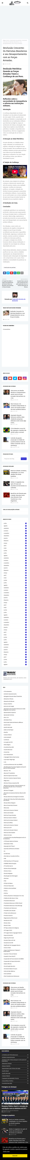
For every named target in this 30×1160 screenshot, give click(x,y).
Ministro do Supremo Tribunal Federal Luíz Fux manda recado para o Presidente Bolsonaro (14, 787)
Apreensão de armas (9, 715)
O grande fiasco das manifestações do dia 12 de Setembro (14, 838)
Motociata (6, 807)
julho (15, 523)
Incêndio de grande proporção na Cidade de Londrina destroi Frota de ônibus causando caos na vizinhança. (18, 441)
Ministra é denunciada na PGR (11, 783)
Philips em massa (8, 883)
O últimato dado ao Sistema (11, 841)
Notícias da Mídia (8, 822)
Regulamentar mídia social (10, 918)
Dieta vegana (7, 744)
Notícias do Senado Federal (11, 830)
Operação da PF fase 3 (9, 846)
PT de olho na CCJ (8, 866)
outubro (15, 530)
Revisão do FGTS (8, 920)
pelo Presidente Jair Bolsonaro (11, 976)
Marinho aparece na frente (10, 775)
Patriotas (6, 878)
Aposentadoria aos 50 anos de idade (15, 1068)
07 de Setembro (8, 691)
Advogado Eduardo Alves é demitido (13, 696)
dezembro (15, 535)
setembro (15, 528)
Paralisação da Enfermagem (11, 876)
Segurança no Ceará (9, 937)
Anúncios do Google (9, 706)
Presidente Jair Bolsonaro (10, 908)
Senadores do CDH (8, 942)
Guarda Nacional (8, 749)
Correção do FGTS (8, 742)
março (15, 543)
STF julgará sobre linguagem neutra (13, 932)
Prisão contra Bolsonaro (10, 913)
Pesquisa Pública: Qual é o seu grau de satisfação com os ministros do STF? (15, 1107)
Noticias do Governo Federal (11, 810)
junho (15, 550)
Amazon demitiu (8, 703)
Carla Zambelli (7, 737)
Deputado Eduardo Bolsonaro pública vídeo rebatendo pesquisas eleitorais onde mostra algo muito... (18, 419)
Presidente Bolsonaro (9, 900)
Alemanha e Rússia (8, 698)
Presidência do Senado (9, 910)
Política (6, 893)
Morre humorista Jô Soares (10, 805)
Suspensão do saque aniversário (12, 961)
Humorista (6, 752)
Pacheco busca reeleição (10, 868)
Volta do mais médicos (9, 971)
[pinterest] (20, 378)
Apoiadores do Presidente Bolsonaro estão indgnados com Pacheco (14, 709)
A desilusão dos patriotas (16, 40)
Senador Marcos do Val (9, 940)
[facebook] (5, 378)
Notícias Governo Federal (10, 817)
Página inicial (6, 40)
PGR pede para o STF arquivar (11, 861)
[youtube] (10, 378)
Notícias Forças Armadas (10, 815)
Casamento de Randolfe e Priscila (15, 1078)
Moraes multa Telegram (9, 802)
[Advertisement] (15, 21)
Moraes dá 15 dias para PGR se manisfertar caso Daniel (14, 800)
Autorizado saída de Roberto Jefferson (13, 722)
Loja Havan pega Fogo (9, 759)
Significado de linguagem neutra (12, 945)
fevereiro (15, 540)
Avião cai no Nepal (8, 729)
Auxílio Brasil (7, 724)
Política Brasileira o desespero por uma (14, 895)
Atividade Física (8, 720)
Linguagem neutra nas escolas (11, 757)
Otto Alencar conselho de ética (11, 856)
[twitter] (15, 378)
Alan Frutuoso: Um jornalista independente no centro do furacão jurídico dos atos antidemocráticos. (18, 406)
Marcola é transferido (9, 773)
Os (4, 851)
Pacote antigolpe (8, 873)
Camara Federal (8, 734)
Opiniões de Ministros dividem (11, 848)
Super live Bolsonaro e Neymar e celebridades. (11, 951)
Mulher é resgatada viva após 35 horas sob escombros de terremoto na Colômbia (18, 484)
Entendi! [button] (15, 1155)
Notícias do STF (8, 827)
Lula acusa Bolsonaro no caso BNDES (13, 764)
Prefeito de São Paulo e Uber (11, 898)
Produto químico (8, 915)
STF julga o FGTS (8, 930)
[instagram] (25, 378)
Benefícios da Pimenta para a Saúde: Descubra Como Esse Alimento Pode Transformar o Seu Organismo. (18, 497)
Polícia (5, 890)
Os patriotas (7, 853)
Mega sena (6, 780)
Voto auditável (7, 973)
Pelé (5, 880)
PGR (5, 858)
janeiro (15, 538)
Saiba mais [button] (6, 1151)
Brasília (6, 732)
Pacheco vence (7, 871)
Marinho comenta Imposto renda (12, 778)
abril (15, 545)
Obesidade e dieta (8, 843)
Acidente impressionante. (10, 694)
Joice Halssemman (8, 754)
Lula (5, 762)
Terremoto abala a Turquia (10, 968)
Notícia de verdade (8, 812)
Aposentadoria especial (10, 712)
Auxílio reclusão (8, 727)
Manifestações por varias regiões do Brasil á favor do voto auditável (14, 767)
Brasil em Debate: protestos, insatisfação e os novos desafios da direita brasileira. (19, 473)
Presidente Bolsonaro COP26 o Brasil (13, 903)
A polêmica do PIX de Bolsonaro (15, 1055)
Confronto (6, 739)
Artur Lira (6, 717)
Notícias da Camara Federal (10, 820)
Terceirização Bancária (9, 966)
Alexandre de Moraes (9, 701)
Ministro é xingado (8, 790)
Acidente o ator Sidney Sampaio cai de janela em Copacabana (15, 1060)
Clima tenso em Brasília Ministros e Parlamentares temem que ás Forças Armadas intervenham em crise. (18, 394)
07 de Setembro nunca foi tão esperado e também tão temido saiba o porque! (18, 430)
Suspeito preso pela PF (9, 956)
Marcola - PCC (7, 770)
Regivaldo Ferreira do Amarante (10, 1110)
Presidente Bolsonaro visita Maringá (13, 905)
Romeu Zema (7, 923)
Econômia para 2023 (9, 747)
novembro (15, 533)
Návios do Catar (8, 835)
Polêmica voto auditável (10, 888)
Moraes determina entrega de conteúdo (14, 796)
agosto (15, 525)
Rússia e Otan (7, 925)
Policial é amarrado (9, 885)
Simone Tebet (7, 947)
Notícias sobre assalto (9, 832)
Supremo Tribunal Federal (10, 954)
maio (15, 548)
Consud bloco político (15, 1081)
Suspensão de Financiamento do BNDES (14, 958)
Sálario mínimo (8, 963)
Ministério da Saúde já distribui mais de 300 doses (14, 793)
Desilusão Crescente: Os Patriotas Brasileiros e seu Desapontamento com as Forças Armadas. (17, 314)
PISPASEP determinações (10, 863)
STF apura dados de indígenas (11, 928)
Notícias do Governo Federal (11, 825)
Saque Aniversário (8, 935)
